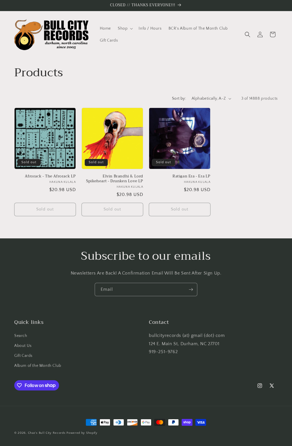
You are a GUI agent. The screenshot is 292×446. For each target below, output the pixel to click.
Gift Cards (23, 355)
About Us (23, 345)
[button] (124, 28)
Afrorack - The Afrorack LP (50, 176)
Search (20, 336)
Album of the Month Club (37, 365)
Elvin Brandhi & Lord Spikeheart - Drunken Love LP (114, 179)
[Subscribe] (190, 289)
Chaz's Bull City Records (47, 433)
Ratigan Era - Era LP (191, 176)
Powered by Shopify (82, 433)
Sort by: (179, 98)
